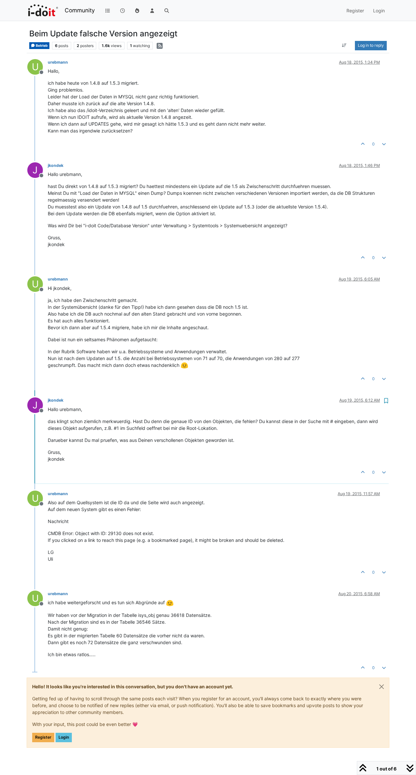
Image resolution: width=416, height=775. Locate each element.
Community (80, 10)
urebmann (58, 62)
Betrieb (41, 46)
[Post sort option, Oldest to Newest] (344, 45)
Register (43, 737)
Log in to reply (371, 45)
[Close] (381, 686)
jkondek (55, 165)
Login (63, 737)
